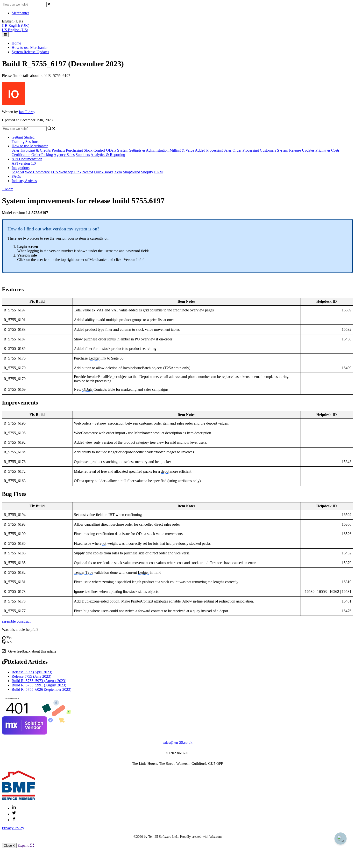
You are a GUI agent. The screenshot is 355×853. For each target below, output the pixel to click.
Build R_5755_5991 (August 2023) (39, 685)
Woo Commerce (37, 172)
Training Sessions (25, 142)
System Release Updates (30, 52)
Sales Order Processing (241, 150)
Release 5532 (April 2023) (32, 672)
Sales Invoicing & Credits (31, 150)
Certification (21, 155)
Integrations (20, 168)
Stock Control (94, 150)
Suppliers (83, 155)
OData (111, 150)
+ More (7, 189)
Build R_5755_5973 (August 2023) (39, 681)
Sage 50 (18, 172)
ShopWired (131, 172)
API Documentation (27, 159)
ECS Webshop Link (66, 172)
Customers (268, 150)
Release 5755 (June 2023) (31, 676)
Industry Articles (24, 181)
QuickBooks (103, 172)
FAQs (16, 176)
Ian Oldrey (27, 112)
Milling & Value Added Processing (196, 150)
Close (8, 845)
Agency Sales (64, 155)
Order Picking (42, 155)
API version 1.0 (24, 163)
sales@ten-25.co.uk (177, 742)
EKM (158, 172)
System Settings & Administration (143, 150)
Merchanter (20, 13)
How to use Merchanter (30, 47)
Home (16, 43)
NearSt (87, 172)
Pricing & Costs (327, 150)
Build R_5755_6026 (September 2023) (41, 689)
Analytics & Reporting (108, 155)
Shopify (147, 172)
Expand (24, 845)
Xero (118, 172)
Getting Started (23, 137)
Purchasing (74, 150)
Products (58, 150)
